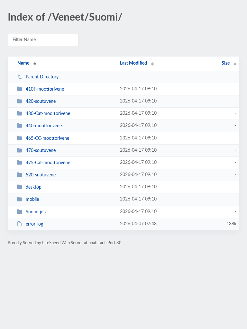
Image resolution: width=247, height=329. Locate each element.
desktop (33, 187)
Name (23, 63)
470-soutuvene (41, 150)
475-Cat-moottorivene (48, 163)
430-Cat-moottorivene (48, 113)
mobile (32, 199)
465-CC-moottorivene (47, 138)
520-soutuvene (41, 175)
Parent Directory (42, 77)
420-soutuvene (41, 101)
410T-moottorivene (45, 89)
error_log (34, 224)
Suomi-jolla (37, 212)
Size (226, 63)
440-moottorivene (44, 126)
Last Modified (133, 63)
